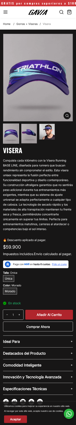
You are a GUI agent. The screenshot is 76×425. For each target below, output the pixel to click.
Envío (38, 254)
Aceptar (15, 419)
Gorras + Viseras (27, 23)
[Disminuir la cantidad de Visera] (5, 315)
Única (8, 278)
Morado (10, 291)
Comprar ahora (38, 327)
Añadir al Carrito (49, 315)
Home (7, 23)
